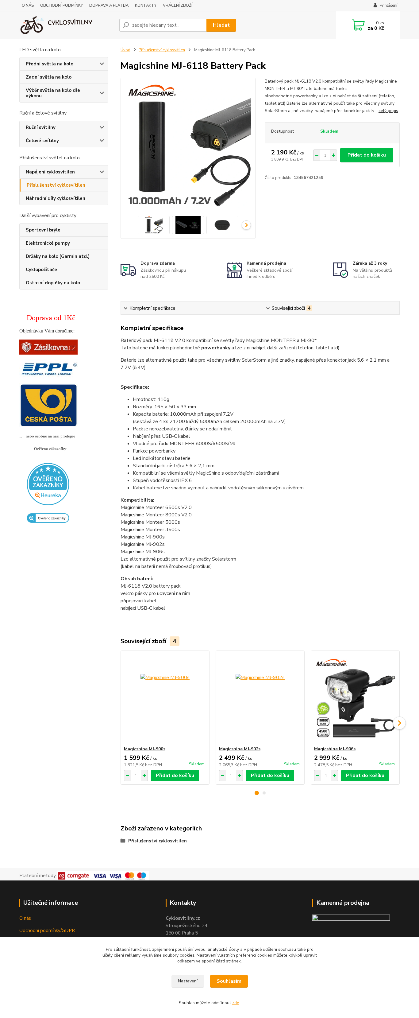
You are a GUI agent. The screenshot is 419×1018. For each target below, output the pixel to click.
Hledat (221, 25)
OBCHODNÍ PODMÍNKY (61, 5)
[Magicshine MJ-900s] (165, 698)
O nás (25, 918)
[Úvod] (66, 25)
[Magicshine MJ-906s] (355, 698)
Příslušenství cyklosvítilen (56, 185)
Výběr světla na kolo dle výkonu (53, 93)
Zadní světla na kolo (48, 77)
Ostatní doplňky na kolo (53, 283)
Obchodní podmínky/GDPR (47, 930)
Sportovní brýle (43, 230)
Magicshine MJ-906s (335, 749)
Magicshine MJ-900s (144, 749)
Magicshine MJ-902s (239, 749)
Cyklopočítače (41, 269)
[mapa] (351, 923)
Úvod (125, 50)
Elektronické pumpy (48, 243)
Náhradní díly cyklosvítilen (55, 198)
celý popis (388, 111)
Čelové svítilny (42, 141)
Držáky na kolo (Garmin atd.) (58, 256)
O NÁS (28, 5)
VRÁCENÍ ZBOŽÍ (177, 5)
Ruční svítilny (41, 127)
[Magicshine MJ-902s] (260, 698)
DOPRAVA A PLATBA (109, 5)
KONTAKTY (145, 5)
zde (235, 1003)
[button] (257, 793)
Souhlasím (229, 981)
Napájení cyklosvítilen (50, 172)
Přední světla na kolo (49, 64)
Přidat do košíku (367, 155)
